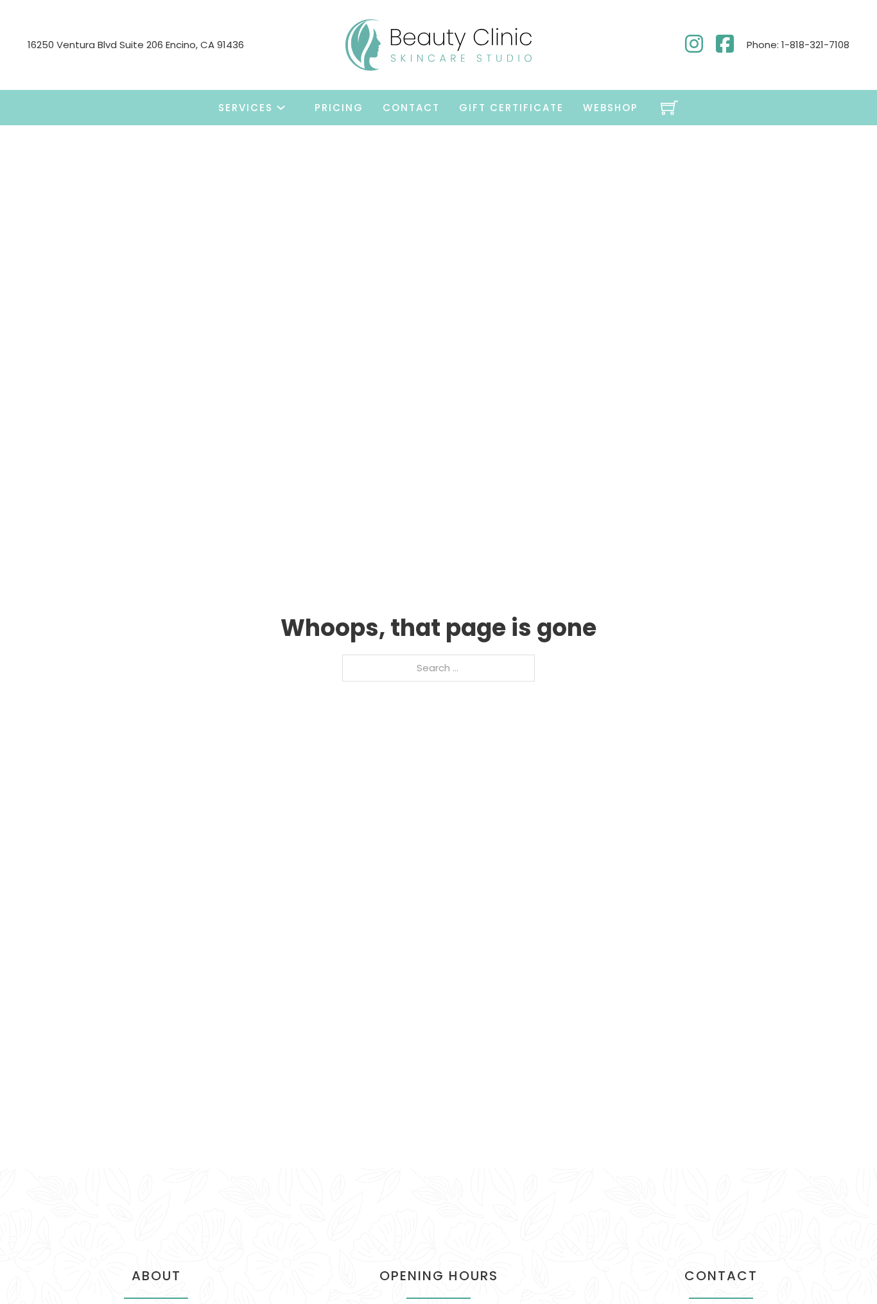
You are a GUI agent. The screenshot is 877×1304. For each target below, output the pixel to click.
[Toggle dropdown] (281, 107)
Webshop (610, 107)
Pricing (339, 107)
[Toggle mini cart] (669, 107)
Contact (411, 107)
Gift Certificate (511, 107)
